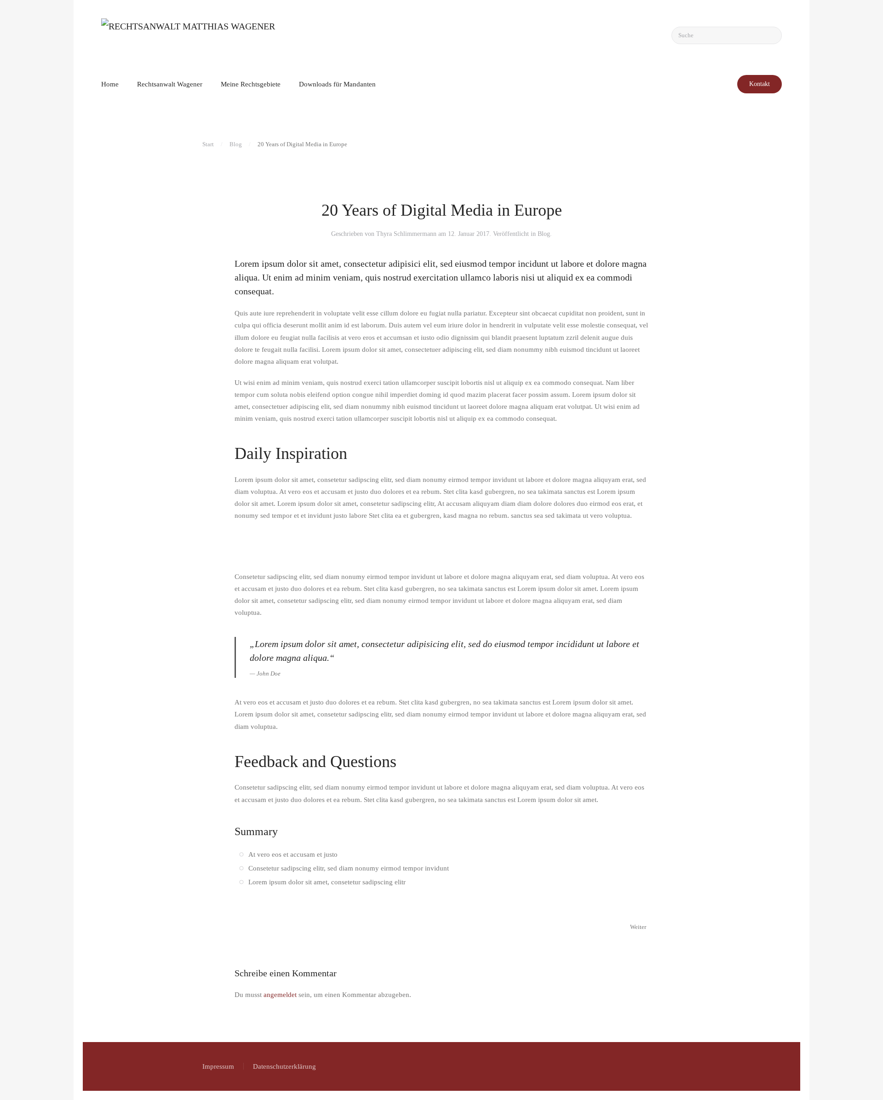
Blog (544, 233)
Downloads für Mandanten (337, 84)
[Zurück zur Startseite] (193, 35)
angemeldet (280, 994)
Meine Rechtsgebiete (251, 84)
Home (110, 84)
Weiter (638, 926)
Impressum (218, 1066)
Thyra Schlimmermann (406, 233)
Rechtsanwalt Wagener (169, 84)
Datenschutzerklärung (284, 1066)
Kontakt (759, 83)
